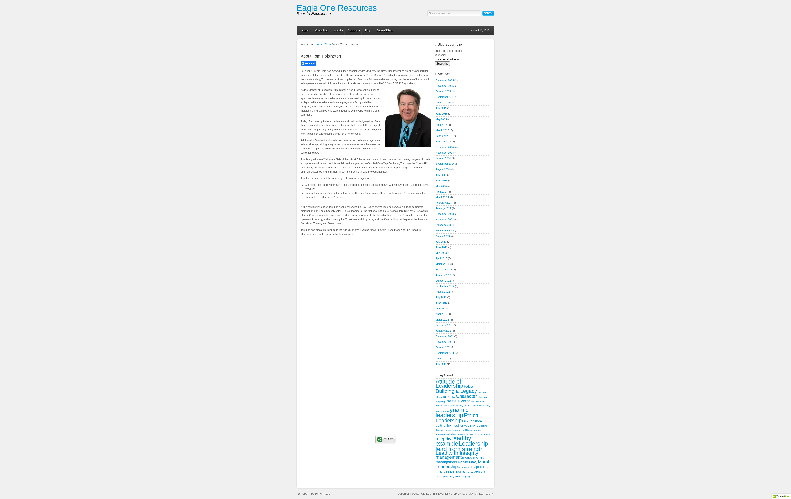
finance (476, 421)
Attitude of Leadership (449, 384)
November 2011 (445, 341)
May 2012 (441, 308)
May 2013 (441, 252)
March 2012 (442, 319)
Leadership (473, 443)
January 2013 (443, 275)
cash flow (448, 396)
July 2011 (441, 364)
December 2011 (445, 336)
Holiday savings (457, 434)
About (336, 31)
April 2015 (441, 124)
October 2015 (443, 91)
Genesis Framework (434, 494)
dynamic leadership (452, 412)
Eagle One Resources (337, 7)
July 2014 (441, 175)
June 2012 (442, 303)
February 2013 (444, 269)
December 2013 (445, 214)
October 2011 (443, 347)
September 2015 (445, 97)
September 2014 (445, 163)
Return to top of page (315, 494)
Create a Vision (458, 401)
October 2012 (443, 280)
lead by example (453, 441)
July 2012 (441, 297)
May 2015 (441, 119)
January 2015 (443, 141)
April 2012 (441, 314)
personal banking (466, 467)
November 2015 (445, 86)
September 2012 (445, 286)
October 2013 (443, 225)
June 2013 (442, 247)
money (467, 457)
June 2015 (442, 113)
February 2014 (444, 202)
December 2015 (445, 80)
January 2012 (443, 330)
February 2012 (444, 325)
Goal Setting (467, 430)
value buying (462, 476)
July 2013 (441, 241)
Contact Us (321, 30)
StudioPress (459, 494)
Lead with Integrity (457, 453)
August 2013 (443, 236)
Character (466, 396)
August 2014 (443, 169)
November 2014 (445, 152)
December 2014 (445, 147)
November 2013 (445, 219)
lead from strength (460, 448)
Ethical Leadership (458, 418)
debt (473, 401)
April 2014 (441, 191)
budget (468, 386)
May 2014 (441, 186)
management (449, 457)
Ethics (466, 421)
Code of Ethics (385, 30)
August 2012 (443, 291)
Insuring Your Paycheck (478, 434)
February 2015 (444, 136)
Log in (489, 494)
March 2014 (442, 197)
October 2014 (443, 158)
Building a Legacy (456, 391)
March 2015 (442, 130)
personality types (465, 471)
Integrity (444, 438)
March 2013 (442, 264)
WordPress (476, 494)
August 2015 (443, 102)
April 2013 (441, 258)
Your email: (441, 55)
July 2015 (441, 108)
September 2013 (445, 230)
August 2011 (443, 358)
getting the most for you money (458, 425)
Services (351, 31)
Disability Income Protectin (467, 405)
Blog (367, 30)
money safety (467, 462)
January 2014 (443, 208)
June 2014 (442, 180)
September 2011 (445, 353)
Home (305, 30)
